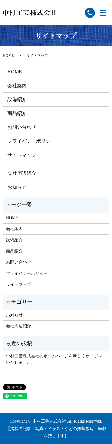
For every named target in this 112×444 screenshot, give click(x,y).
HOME (8, 56)
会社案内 (17, 85)
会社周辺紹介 (21, 173)
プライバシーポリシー (31, 141)
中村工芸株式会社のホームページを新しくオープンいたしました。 (54, 359)
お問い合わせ (21, 127)
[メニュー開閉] (103, 13)
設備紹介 (17, 99)
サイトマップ (21, 155)
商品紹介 (17, 113)
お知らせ (17, 187)
